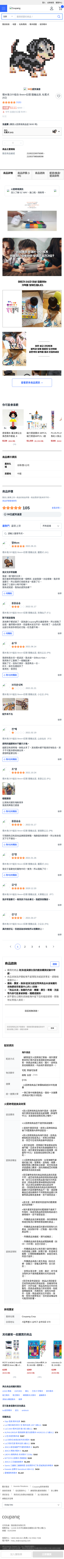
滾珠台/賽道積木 (8, 1399)
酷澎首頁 (6, 24)
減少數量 (21, 143)
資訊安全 (5, 1494)
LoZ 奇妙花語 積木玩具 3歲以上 (17, 1444)
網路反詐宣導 (7, 1498)
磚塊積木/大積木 (29, 1395)
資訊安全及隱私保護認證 (23, 1494)
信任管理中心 (20, 1490)
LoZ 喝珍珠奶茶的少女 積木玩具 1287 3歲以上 (23, 1425)
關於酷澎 (5, 1486)
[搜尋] (58, 16)
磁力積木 (6, 1395)
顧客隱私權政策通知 (39, 1490)
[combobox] (51, 526)
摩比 (27, 1391)
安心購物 (54, 1490)
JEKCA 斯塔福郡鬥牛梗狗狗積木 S (18, 1447)
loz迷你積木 (7, 1410)
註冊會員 (50, 3)
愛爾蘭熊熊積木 (11, 1473)
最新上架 (16, 525)
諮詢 (55, 964)
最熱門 (6, 525)
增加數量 (5, 143)
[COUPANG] (11, 1518)
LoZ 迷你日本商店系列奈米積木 (17, 1440)
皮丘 (17, 1410)
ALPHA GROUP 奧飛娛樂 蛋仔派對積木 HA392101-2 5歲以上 (29, 1432)
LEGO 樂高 (6, 1391)
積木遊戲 (33, 24)
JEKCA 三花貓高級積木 (14, 1462)
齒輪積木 (42, 1395)
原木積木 (49, 1391)
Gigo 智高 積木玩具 (12, 1421)
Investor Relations (21, 1486)
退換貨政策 (6, 1490)
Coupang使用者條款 (40, 1486)
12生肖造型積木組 (12, 1436)
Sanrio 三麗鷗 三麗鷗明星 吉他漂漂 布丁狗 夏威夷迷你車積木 (29, 1466)
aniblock (25, 1410)
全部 (5, 17)
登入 (44, 3)
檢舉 (52, 1028)
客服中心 (59, 3)
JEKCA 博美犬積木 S (13, 1451)
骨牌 (20, 1399)
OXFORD (18, 1391)
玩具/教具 (23, 24)
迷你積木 (43, 24)
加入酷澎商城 (43, 1494)
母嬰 (14, 24)
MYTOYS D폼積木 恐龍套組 (16, 1458)
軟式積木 (16, 1395)
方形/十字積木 (37, 1391)
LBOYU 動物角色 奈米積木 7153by (18, 1455)
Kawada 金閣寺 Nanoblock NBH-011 (19, 1469)
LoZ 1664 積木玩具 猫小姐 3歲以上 (19, 1429)
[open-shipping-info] (31, 124)
